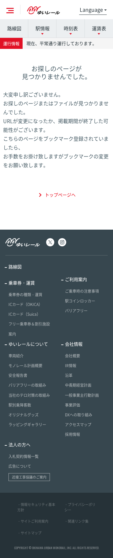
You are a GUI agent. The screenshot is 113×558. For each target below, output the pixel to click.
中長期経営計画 (78, 385)
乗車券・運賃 (21, 282)
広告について (19, 466)
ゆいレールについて (28, 344)
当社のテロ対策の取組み (29, 395)
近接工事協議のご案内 (29, 477)
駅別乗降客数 (19, 405)
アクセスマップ (78, 424)
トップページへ (60, 194)
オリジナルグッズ (23, 415)
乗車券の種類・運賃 (25, 294)
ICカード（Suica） (24, 314)
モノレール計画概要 (25, 365)
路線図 (14, 28)
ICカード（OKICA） (25, 304)
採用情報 (72, 434)
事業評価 (72, 405)
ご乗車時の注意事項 (82, 291)
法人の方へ (19, 444)
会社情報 (74, 344)
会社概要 (72, 356)
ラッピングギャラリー (27, 424)
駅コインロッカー (80, 301)
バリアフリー (76, 311)
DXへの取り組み (78, 415)
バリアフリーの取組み (27, 385)
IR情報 (70, 365)
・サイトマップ (29, 533)
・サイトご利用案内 (32, 521)
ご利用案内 (76, 279)
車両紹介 (16, 356)
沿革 (69, 375)
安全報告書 (17, 375)
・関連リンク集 (76, 521)
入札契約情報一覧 (23, 456)
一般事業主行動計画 (82, 395)
